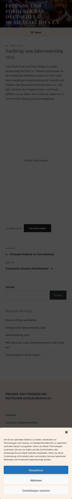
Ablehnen (36, 480)
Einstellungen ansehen (36, 490)
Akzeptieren (36, 470)
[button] (66, 432)
